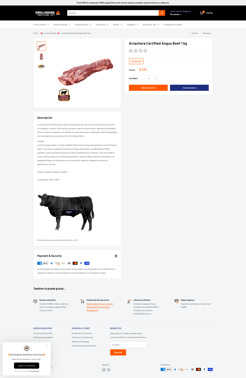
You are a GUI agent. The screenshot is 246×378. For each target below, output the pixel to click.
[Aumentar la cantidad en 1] (155, 78)
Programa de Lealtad (172, 24)
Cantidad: (133, 78)
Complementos (81, 24)
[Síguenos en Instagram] (109, 369)
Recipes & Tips (149, 24)
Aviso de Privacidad (80, 341)
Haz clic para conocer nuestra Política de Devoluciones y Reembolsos (100, 307)
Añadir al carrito (148, 87)
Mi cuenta (175, 14)
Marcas (116, 24)
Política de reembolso (43, 337)
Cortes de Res (39, 24)
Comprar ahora (189, 87)
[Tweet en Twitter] (140, 51)
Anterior (195, 33)
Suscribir (118, 352)
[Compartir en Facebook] (130, 51)
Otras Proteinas (60, 24)
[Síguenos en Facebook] (104, 369)
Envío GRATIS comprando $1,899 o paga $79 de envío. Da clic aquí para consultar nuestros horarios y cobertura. (123, 3)
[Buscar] (162, 13)
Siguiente (207, 33)
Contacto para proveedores (84, 345)
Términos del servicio (43, 333)
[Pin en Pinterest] (135, 51)
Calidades (131, 24)
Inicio (35, 33)
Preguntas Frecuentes (82, 333)
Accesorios (101, 24)
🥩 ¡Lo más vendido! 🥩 (49, 33)
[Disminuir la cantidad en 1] (142, 78)
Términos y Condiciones (82, 337)
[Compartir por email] (145, 51)
